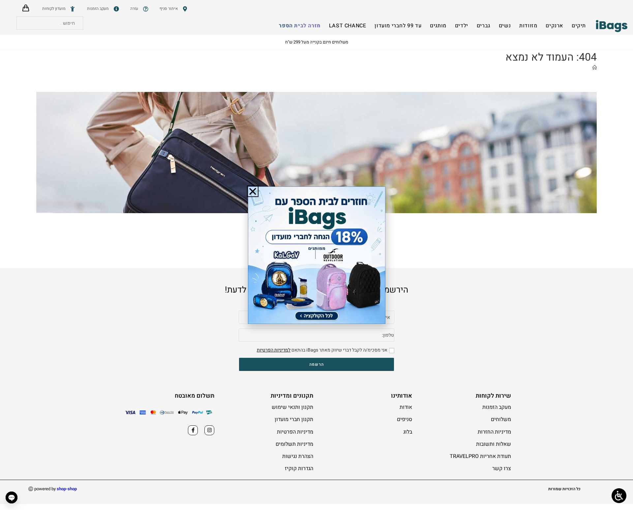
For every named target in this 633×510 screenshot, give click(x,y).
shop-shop (67, 489)
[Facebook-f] (193, 430)
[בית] (594, 68)
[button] (252, 191)
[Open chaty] (11, 497)
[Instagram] (209, 430)
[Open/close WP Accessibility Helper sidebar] (619, 495)
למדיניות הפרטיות (273, 350)
